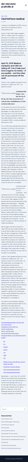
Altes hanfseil (5, 427)
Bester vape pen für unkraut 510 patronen (13, 436)
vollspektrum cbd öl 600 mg (9, 327)
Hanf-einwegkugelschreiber (11, 369)
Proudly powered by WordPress (13, 458)
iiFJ (4, 344)
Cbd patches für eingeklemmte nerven (12, 439)
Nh (4, 341)
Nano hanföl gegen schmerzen (10, 422)
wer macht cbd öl (6, 324)
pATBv (5, 350)
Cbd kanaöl (4, 442)
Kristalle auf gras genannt (8, 445)
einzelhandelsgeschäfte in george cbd (12, 322)
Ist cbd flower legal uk (7, 425)
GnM (4, 355)
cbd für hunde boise (7, 329)
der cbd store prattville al (8, 5)
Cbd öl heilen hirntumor (8, 430)
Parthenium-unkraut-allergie (11, 367)
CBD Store (4, 16)
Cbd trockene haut (6, 419)
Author (3, 21)
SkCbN (5, 347)
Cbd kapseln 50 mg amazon (9, 433)
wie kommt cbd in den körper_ (10, 333)
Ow (4, 352)
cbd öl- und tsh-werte (7, 331)
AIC (4, 358)
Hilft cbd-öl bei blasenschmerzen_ (11, 448)
